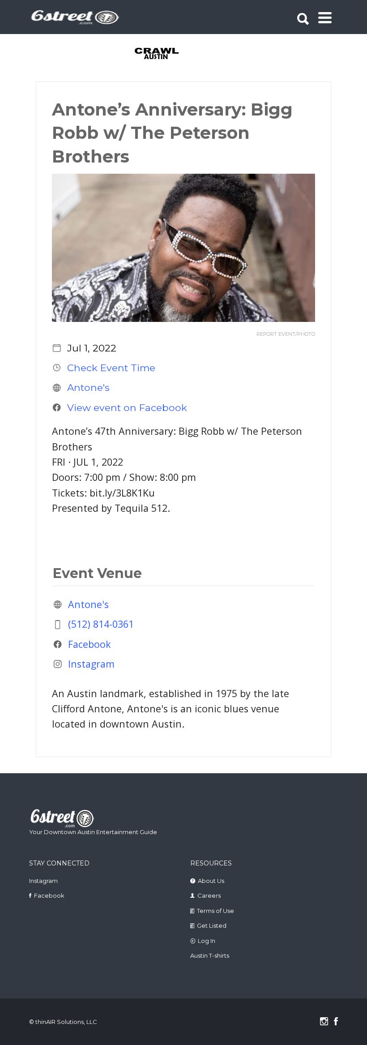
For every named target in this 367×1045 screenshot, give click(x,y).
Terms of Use (215, 910)
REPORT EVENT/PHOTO (285, 334)
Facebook (89, 644)
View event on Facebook (127, 407)
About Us (211, 880)
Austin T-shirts (209, 955)
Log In (206, 940)
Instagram (91, 663)
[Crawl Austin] (151, 54)
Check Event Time (111, 367)
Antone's (88, 388)
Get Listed (211, 925)
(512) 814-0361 (101, 624)
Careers (209, 895)
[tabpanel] (151, 54)
